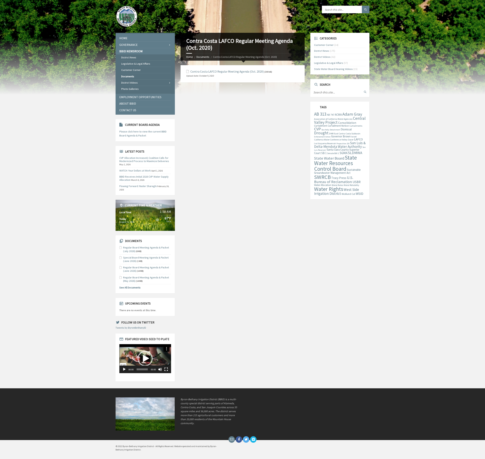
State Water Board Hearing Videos (333, 69)
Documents (202, 57)
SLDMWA (355, 152)
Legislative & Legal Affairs (135, 63)
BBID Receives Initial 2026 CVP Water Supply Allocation (144, 178)
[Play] (124, 369)
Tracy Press (338, 178)
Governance (128, 45)
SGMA (343, 153)
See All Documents (130, 287)
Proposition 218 (343, 143)
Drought (321, 133)
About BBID (127, 103)
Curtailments (355, 125)
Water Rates (337, 185)
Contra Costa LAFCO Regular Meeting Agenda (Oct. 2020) (227, 71)
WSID (359, 193)
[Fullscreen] (166, 369)
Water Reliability (351, 185)
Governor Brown (341, 136)
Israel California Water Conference (335, 138)
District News (128, 57)
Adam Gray (352, 114)
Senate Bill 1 (333, 153)
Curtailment (320, 125)
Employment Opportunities (140, 97)
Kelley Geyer (348, 139)
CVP (317, 129)
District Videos (129, 82)
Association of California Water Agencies (333, 118)
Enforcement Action (322, 137)
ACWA (338, 114)
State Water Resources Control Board (335, 163)
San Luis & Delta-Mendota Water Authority (340, 145)
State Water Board (329, 158)
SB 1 (324, 153)
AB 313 (320, 114)
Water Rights (328, 189)
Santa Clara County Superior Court (336, 151)
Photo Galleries (130, 89)
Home (189, 57)
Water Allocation (322, 185)
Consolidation (347, 123)
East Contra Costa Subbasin (347, 133)
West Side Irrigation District (336, 191)
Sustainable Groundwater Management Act (337, 171)
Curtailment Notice (338, 125)
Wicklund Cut (348, 194)
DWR (331, 133)
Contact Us (127, 110)
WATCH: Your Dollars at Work (135, 170)
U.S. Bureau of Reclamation (333, 179)
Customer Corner (131, 70)
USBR (357, 182)
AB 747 (330, 114)
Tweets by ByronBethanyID (131, 327)
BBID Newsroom (131, 51)
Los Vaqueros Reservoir (325, 143)
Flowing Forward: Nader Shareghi (138, 186)
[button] (145, 358)
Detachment (335, 129)
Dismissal (346, 129)
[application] (145, 358)
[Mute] (160, 369)
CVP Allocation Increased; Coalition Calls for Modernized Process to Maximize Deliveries (144, 159)
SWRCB (322, 177)
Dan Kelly (325, 129)
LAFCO (358, 139)
